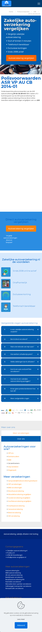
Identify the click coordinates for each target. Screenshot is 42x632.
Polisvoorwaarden (23, 12)
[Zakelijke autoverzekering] (6, 3)
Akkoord (21, 625)
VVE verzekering (14, 516)
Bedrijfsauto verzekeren (14, 577)
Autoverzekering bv (12, 570)
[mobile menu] (39, 4)
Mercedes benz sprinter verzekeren (18, 584)
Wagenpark (12, 470)
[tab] (21, 433)
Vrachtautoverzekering (16, 506)
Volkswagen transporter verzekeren (18, 586)
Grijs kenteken (13, 467)
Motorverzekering (14, 512)
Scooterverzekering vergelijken (19, 498)
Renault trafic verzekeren (14, 588)
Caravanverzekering (15, 509)
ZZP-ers (11, 453)
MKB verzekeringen (15, 487)
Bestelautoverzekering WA (14, 579)
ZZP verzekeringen (15, 484)
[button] (21, 330)
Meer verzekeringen (21, 433)
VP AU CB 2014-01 (34, 14)
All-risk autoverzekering (13, 575)
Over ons (21, 439)
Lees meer (21, 619)
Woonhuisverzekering (16, 491)
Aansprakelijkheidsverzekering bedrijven (22, 481)
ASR (35, 12)
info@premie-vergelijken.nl (16, 557)
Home (11, 12)
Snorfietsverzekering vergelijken (19, 501)
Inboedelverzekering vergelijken (19, 494)
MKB (9, 460)
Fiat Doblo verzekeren (13, 582)
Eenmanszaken (13, 456)
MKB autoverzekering (13, 573)
